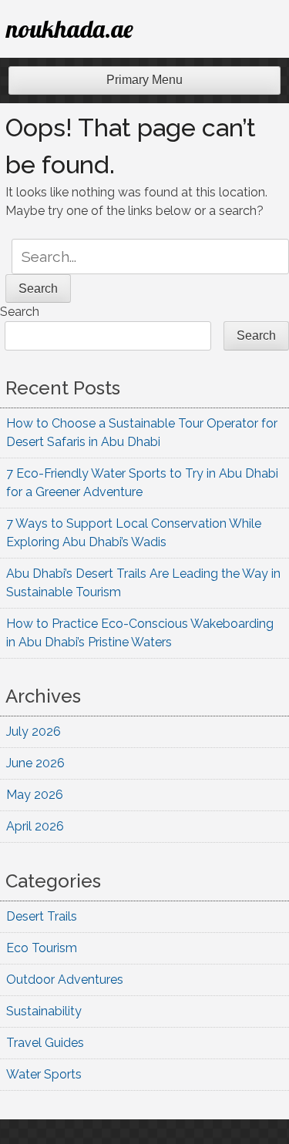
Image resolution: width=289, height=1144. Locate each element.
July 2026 (33, 731)
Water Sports (44, 1074)
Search (19, 311)
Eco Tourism (41, 948)
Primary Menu (144, 79)
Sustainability (44, 1011)
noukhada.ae (69, 28)
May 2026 (34, 794)
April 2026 (35, 826)
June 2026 (35, 763)
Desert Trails (41, 916)
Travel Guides (45, 1042)
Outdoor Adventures (64, 979)
